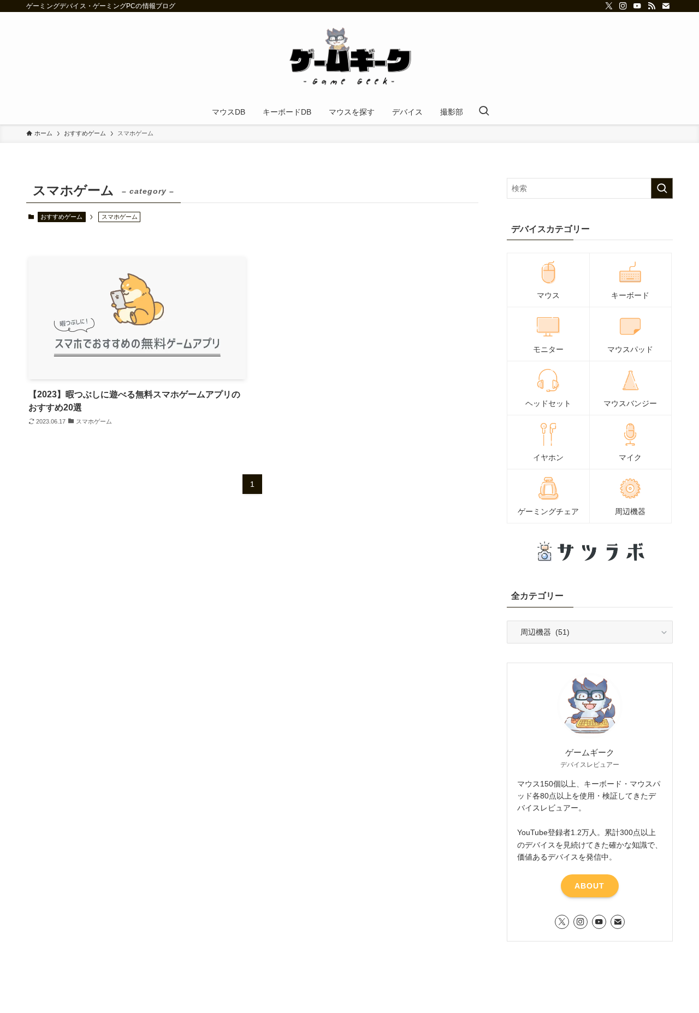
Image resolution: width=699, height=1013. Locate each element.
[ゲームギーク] (349, 58)
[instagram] (623, 6)
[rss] (651, 6)
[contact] (666, 6)
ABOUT (589, 885)
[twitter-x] (609, 6)
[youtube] (637, 6)
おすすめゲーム (61, 216)
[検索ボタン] (484, 111)
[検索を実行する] (662, 188)
